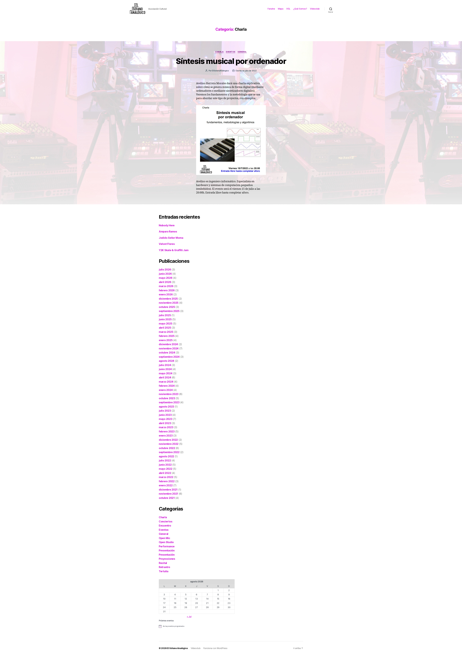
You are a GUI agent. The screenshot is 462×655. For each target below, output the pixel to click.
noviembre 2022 (168, 443)
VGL (288, 8)
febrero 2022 (167, 481)
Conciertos (165, 521)
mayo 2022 (165, 468)
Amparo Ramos (168, 231)
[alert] (197, 626)
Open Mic (164, 538)
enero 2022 (166, 485)
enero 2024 (166, 390)
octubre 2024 (167, 352)
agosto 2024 (166, 360)
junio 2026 (165, 273)
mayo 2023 (165, 419)
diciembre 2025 (168, 298)
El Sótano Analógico (177, 648)
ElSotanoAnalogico (220, 70)
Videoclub (315, 8)
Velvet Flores (167, 243)
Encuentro (165, 525)
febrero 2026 (167, 290)
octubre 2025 (167, 306)
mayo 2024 (165, 373)
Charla (219, 52)
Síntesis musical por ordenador (231, 61)
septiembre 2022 (169, 452)
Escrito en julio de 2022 (246, 70)
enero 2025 (166, 340)
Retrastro (164, 567)
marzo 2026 (166, 286)
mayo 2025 (165, 323)
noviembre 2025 (168, 302)
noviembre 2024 (169, 348)
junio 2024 (165, 369)
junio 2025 (165, 319)
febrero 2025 (167, 335)
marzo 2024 (166, 381)
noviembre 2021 (168, 493)
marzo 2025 (166, 331)
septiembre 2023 (169, 402)
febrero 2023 (167, 431)
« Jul (189, 616)
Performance (167, 546)
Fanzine (271, 8)
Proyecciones (167, 558)
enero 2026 (166, 294)
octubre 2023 (167, 398)
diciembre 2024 (168, 344)
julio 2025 (165, 315)
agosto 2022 (166, 456)
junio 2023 (165, 414)
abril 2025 (165, 327)
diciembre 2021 (168, 489)
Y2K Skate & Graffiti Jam (174, 250)
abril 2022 (165, 473)
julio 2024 (165, 365)
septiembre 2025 (169, 311)
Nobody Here (167, 225)
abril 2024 (165, 377)
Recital (163, 563)
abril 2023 (165, 423)
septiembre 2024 (169, 356)
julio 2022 (165, 460)
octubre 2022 (167, 448)
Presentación (167, 550)
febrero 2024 (167, 385)
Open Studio (166, 542)
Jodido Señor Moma (171, 237)
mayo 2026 (165, 277)
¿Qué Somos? (300, 8)
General (242, 52)
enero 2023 (166, 435)
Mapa (280, 8)
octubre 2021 (167, 497)
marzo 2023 (166, 427)
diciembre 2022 (168, 439)
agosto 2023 (166, 406)
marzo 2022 (166, 477)
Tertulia (163, 571)
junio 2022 (165, 464)
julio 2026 (165, 269)
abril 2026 (165, 282)
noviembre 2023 (168, 394)
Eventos (230, 52)
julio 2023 (165, 410)
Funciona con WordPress (215, 648)
